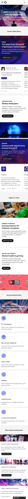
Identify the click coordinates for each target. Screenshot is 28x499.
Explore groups (7, 159)
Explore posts (7, 57)
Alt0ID (7, 68)
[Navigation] (2, 2)
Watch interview (7, 240)
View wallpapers (7, 116)
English (17, 497)
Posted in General (15, 69)
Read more (6, 268)
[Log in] (24, 2)
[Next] (25, 79)
